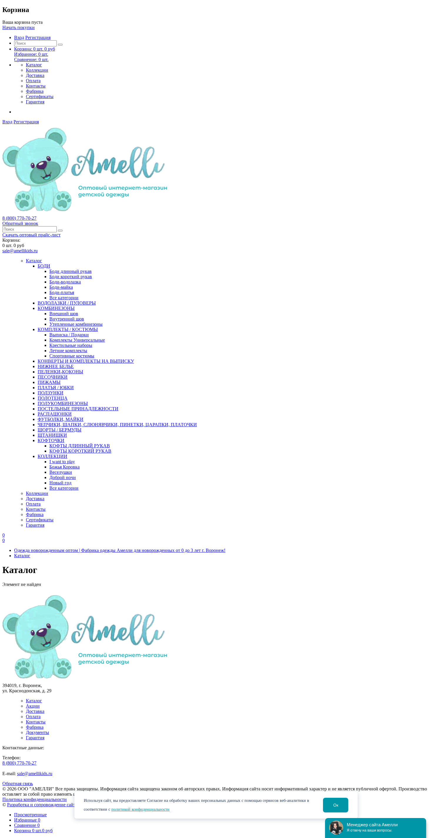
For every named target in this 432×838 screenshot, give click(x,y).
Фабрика (34, 91)
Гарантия (35, 101)
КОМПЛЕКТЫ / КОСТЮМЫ (68, 329)
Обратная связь (17, 783)
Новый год (60, 482)
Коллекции (37, 70)
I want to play (62, 461)
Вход (19, 37)
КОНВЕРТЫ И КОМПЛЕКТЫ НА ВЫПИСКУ (86, 361)
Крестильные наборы (70, 345)
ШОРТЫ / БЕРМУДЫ (59, 429)
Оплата (33, 80)
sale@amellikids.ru (20, 250)
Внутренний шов (66, 318)
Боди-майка (61, 287)
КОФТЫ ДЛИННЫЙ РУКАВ (79, 445)
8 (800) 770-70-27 (19, 218)
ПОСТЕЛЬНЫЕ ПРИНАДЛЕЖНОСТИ (78, 408)
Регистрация (38, 37)
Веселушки (60, 472)
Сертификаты (39, 96)
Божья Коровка (64, 466)
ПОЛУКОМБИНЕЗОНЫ (63, 403)
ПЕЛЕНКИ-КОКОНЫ (60, 371)
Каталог (34, 64)
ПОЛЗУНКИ (50, 392)
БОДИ (44, 265)
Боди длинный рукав (70, 271)
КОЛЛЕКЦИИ (52, 456)
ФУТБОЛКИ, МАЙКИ (60, 419)
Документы (37, 732)
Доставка (35, 75)
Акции (33, 705)
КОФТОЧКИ (51, 440)
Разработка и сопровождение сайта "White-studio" (57, 804)
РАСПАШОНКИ (55, 414)
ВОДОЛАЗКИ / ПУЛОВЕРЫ (67, 302)
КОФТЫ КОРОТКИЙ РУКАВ (80, 451)
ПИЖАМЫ (49, 382)
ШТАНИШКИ (52, 435)
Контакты (36, 85)
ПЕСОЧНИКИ (53, 377)
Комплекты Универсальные (77, 339)
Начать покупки (18, 27)
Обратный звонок (20, 223)
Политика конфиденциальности (34, 799)
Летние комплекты (68, 350)
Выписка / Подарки (69, 334)
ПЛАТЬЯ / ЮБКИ (56, 387)
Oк (335, 805)
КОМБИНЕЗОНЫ (56, 308)
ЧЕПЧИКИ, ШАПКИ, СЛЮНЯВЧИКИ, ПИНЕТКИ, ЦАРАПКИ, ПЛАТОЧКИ (117, 424)
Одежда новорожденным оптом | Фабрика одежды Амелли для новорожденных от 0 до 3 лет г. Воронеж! (119, 550)
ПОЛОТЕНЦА (53, 398)
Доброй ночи (62, 477)
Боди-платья (61, 292)
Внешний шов (63, 313)
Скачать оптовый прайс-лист (31, 234)
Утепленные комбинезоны (76, 324)
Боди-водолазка (65, 281)
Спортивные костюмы (71, 355)
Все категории (63, 297)
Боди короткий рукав (70, 276)
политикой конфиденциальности (140, 809)
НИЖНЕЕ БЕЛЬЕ (56, 366)
